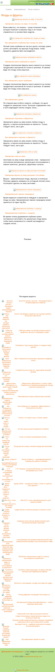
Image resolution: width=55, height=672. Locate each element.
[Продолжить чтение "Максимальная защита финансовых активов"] (8, 404)
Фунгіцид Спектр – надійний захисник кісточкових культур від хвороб (33, 625)
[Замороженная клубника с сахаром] (27, 209)
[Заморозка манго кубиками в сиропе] (27, 57)
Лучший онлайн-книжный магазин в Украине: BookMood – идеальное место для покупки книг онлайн (33, 621)
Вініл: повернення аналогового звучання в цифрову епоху (33, 359)
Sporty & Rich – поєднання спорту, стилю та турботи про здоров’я (33, 484)
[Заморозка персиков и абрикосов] (27, 114)
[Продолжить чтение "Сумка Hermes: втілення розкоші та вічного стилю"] (6, 519)
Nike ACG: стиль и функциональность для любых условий (36, 501)
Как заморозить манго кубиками (18, 81)
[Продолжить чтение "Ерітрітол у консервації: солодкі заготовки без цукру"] (7, 592)
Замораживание (20, 9)
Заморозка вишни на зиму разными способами (25, 175)
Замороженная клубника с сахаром (20, 213)
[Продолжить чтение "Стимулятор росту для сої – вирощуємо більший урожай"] (7, 381)
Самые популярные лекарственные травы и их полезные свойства (33, 617)
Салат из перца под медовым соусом (32, 437)
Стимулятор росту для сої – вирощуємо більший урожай (33, 371)
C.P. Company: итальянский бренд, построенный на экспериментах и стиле (34, 470)
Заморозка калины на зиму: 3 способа (21, 24)
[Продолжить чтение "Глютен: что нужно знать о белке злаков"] (6, 427)
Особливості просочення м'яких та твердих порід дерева (33, 346)
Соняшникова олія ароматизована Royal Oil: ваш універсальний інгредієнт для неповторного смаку (34, 540)
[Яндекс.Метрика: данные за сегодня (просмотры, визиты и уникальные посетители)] (22, 670)
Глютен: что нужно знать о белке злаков (32, 418)
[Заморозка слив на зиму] (27, 152)
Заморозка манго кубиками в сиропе (20, 62)
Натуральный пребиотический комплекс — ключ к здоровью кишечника (35, 603)
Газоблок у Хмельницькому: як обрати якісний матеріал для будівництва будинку (34, 571)
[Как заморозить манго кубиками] (27, 76)
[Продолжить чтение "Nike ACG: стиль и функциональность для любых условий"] (9, 507)
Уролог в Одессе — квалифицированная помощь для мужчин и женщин (36, 460)
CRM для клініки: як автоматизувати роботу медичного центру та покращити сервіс (35, 331)
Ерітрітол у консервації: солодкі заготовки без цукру (33, 583)
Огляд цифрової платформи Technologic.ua (34, 595)
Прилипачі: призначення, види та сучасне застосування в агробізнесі (34, 557)
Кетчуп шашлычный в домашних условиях (33, 429)
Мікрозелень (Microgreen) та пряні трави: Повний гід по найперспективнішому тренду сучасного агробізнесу (37, 385)
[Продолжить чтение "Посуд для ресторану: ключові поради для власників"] (6, 457)
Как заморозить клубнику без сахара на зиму (24, 43)
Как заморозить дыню (14, 99)
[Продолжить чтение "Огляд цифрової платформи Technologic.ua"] (8, 600)
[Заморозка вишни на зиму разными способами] (27, 171)
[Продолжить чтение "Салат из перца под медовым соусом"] (6, 444)
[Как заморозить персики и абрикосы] (27, 133)
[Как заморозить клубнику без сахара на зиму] (27, 38)
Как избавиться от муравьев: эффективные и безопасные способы (34, 407)
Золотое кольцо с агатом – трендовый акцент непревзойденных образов (35, 302)
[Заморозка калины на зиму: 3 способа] (27, 19)
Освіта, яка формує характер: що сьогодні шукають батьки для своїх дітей (32, 315)
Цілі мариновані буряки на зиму (33, 639)
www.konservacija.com (33, 656)
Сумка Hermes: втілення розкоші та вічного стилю (33, 510)
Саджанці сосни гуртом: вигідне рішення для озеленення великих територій (33, 522)
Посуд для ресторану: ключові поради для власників (33, 446)
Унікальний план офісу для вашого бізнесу (32, 614)
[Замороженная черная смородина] (27, 190)
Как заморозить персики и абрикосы (20, 137)
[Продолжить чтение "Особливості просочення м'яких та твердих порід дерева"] (7, 356)
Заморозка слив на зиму (15, 156)
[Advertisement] (16, 268)
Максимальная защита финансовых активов (34, 396)
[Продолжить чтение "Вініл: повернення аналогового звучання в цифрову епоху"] (7, 368)
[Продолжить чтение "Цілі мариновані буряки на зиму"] (7, 645)
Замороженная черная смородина (19, 194)
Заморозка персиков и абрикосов (19, 118)
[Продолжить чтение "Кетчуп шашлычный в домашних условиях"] (7, 435)
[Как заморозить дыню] (27, 95)
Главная (9, 9)
